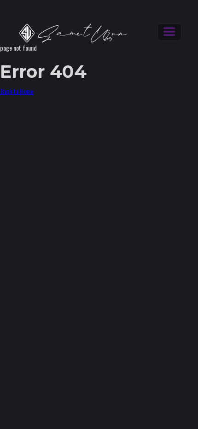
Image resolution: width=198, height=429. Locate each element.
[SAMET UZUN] (69, 33)
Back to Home (17, 91)
